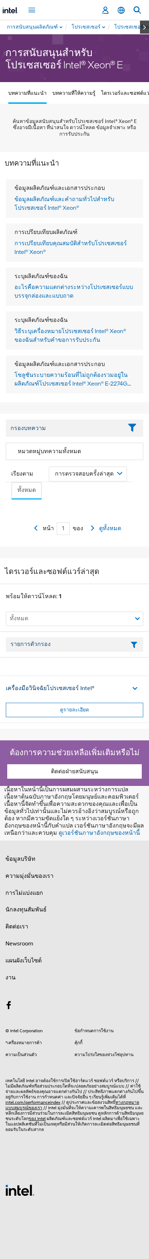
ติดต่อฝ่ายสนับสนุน (74, 771)
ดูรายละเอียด (74, 709)
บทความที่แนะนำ (27, 93)
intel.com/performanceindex (32, 1102)
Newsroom (19, 943)
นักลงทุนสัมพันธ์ (26, 909)
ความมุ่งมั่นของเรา (29, 876)
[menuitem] (86, 27)
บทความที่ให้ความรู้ (73, 93)
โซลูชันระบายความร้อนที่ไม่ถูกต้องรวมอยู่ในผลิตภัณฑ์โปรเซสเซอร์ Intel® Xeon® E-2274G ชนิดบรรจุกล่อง (71, 383)
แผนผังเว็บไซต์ (23, 960)
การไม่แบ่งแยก (24, 893)
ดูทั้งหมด (110, 528)
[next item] (144, 27)
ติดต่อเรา (16, 926)
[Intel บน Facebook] (9, 1006)
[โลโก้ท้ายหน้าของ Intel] (19, 1190)
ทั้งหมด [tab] (26, 490)
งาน (10, 977)
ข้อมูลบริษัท (20, 859)
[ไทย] (121, 10)
